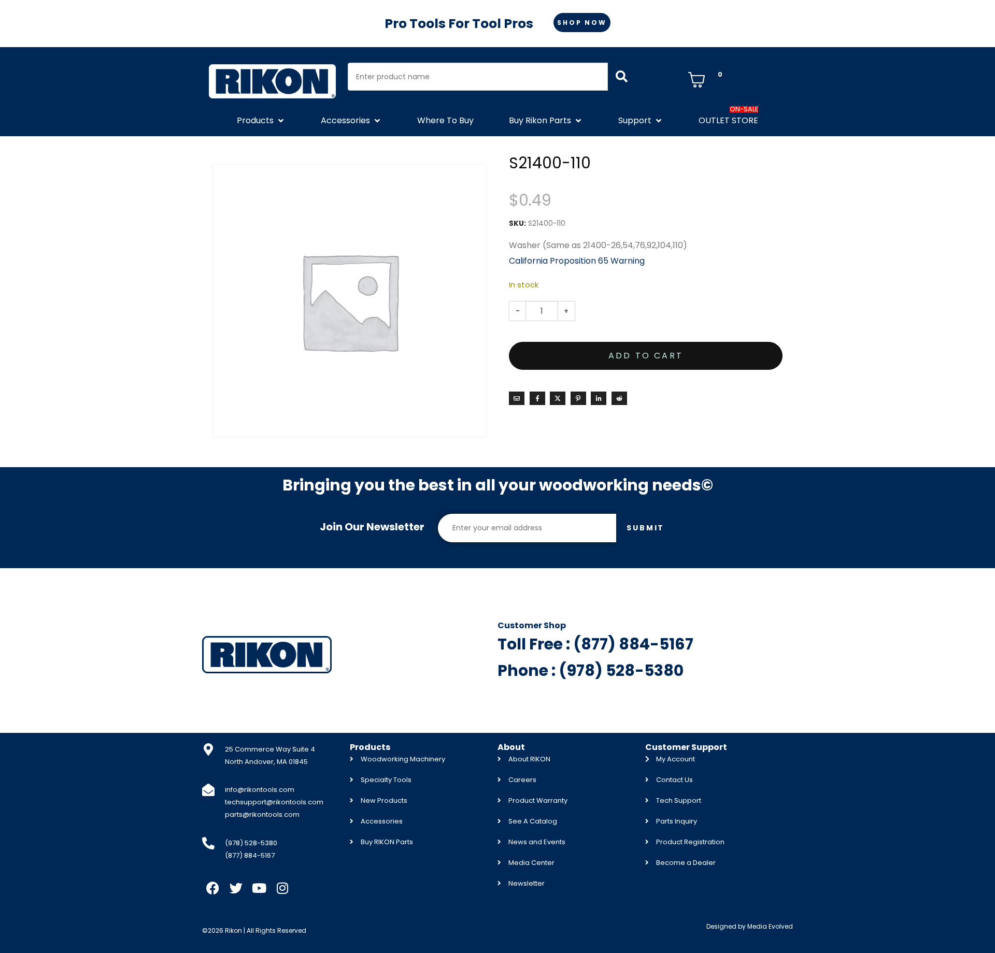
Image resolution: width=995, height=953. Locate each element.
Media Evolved (770, 926)
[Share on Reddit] (619, 398)
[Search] (621, 77)
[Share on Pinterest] (578, 398)
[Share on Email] (516, 398)
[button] (261, 120)
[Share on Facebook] (537, 398)
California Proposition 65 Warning (577, 261)
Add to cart (645, 356)
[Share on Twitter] (557, 398)
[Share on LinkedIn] (598, 398)
